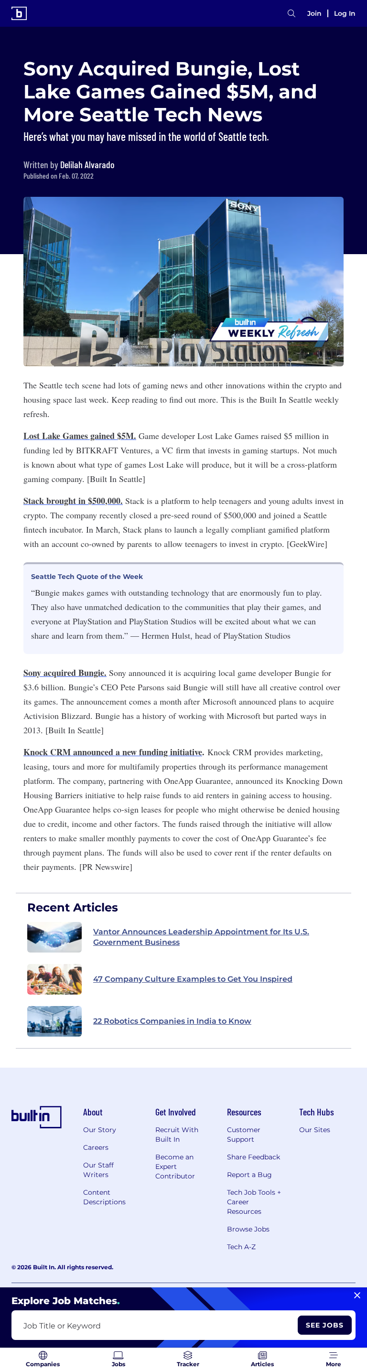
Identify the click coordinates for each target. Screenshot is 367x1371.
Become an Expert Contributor (175, 1166)
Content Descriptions (104, 1197)
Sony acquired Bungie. (65, 672)
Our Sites (314, 1129)
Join (314, 13)
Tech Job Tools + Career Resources (254, 1202)
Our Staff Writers (98, 1170)
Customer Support (243, 1134)
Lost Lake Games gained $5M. (79, 435)
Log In (345, 13)
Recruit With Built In (176, 1134)
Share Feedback (253, 1157)
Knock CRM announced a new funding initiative (112, 752)
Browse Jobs (248, 1229)
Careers (95, 1147)
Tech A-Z (241, 1246)
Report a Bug (249, 1174)
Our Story (99, 1129)
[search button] (291, 13)
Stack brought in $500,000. (73, 500)
